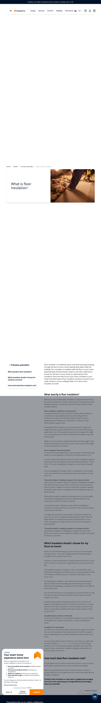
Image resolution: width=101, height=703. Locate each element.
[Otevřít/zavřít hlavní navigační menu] (11, 11)
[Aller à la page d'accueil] (21, 11)
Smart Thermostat (64, 643)
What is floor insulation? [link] (43, 166)
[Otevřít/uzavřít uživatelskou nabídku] (90, 11)
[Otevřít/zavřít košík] (94, 11)
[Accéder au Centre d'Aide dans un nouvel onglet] (85, 11)
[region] (50, 2)
